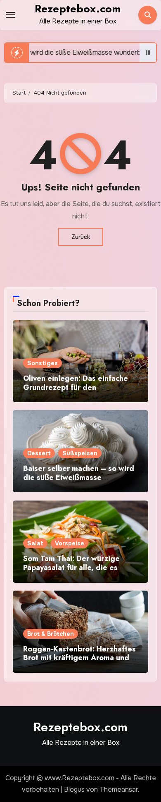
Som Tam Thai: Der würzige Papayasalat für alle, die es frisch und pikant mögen (71, 567)
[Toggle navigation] (10, 15)
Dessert (39, 453)
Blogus (74, 789)
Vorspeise (69, 543)
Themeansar (118, 789)
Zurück (80, 237)
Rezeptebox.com (78, 8)
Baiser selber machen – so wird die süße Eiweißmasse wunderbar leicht (78, 477)
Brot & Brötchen (50, 633)
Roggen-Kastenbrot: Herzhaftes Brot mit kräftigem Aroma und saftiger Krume (79, 658)
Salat (35, 543)
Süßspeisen (79, 453)
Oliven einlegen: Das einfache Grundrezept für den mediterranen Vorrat (75, 387)
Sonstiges (42, 363)
